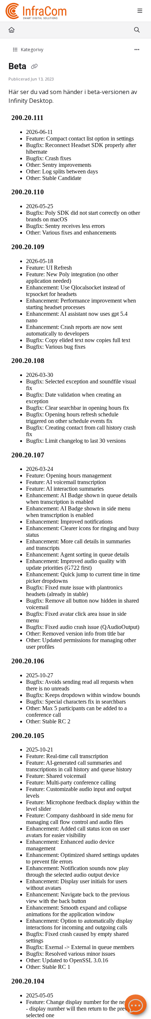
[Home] (36, 11)
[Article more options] (137, 50)
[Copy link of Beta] (34, 67)
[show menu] (140, 11)
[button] (134, 1000)
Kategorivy (31, 49)
